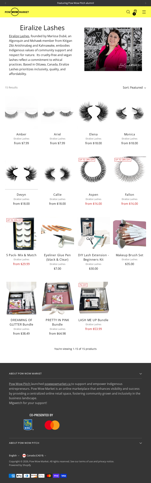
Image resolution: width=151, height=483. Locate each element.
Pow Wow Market (39, 461)
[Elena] (93, 112)
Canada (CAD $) (35, 455)
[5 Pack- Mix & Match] (21, 233)
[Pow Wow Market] (17, 12)
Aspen (93, 195)
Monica (129, 134)
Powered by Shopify (20, 465)
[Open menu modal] (144, 12)
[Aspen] (93, 173)
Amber (21, 134)
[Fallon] (129, 173)
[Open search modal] (128, 12)
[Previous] (5, 3)
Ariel (57, 134)
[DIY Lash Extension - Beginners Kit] (93, 233)
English (13, 455)
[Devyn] (21, 173)
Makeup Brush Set (129, 255)
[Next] (145, 3)
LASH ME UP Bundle (93, 320)
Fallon (129, 195)
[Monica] (129, 112)
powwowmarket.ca (58, 384)
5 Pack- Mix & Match (21, 255)
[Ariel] (57, 112)
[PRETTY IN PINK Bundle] (57, 298)
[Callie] (57, 173)
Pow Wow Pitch (20, 384)
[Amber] (21, 112)
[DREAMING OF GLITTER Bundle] (21, 298)
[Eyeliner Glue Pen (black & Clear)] (57, 233)
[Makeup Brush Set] (129, 233)
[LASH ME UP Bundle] (93, 298)
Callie (57, 195)
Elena (93, 134)
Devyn (21, 195)
